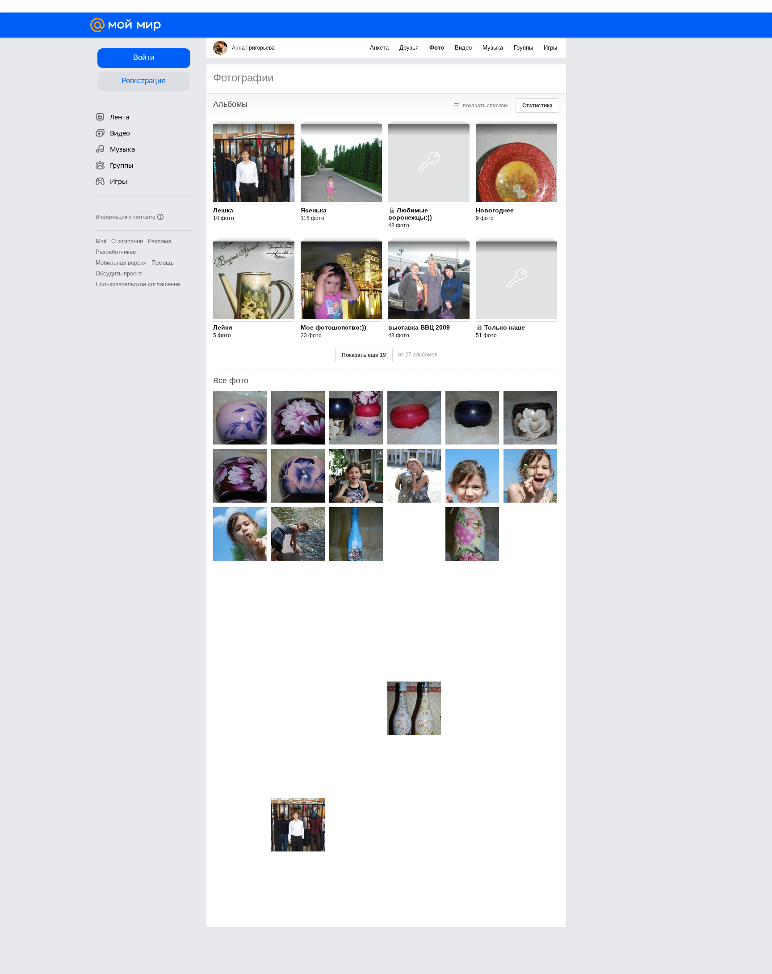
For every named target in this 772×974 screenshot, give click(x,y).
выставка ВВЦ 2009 (419, 327)
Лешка (223, 210)
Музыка (493, 47)
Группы (524, 47)
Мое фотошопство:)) (333, 327)
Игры (550, 47)
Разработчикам (116, 252)
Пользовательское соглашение (138, 284)
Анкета (380, 47)
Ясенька (314, 210)
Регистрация (144, 80)
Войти (144, 57)
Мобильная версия (121, 262)
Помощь (162, 262)
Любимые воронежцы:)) (410, 214)
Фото (437, 47)
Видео (464, 47)
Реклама (159, 241)
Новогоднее (495, 210)
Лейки (222, 327)
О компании (127, 241)
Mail (101, 241)
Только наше (504, 327)
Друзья (409, 47)
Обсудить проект (119, 273)
